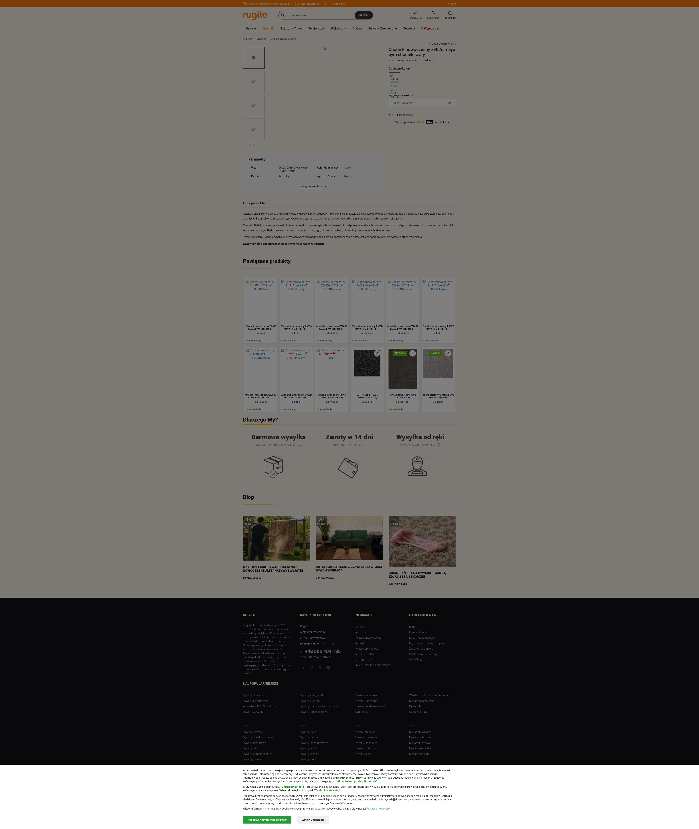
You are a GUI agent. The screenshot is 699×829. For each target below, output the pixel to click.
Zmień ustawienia (313, 819)
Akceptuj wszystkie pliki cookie (267, 819)
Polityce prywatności (378, 808)
